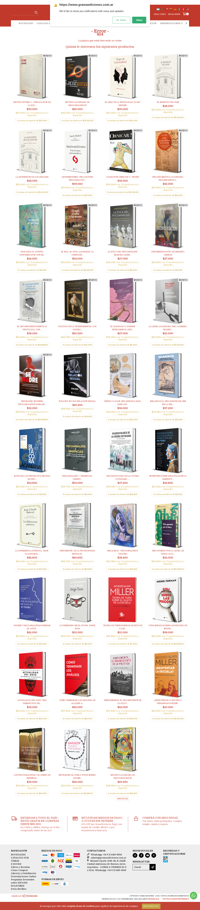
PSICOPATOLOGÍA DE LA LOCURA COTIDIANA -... (122, 477)
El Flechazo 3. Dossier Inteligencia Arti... (122, 328)
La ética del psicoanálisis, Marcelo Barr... (123, 253)
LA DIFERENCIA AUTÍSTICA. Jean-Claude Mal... (32, 552)
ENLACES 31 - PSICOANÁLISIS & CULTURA (122, 552)
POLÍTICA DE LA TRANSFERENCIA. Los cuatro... (77, 328)
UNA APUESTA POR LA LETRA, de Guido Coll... (168, 552)
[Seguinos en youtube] (147, 855)
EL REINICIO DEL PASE (168, 102)
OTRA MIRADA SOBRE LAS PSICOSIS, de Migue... (168, 627)
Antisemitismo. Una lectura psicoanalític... (77, 178)
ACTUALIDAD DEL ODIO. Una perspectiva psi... (32, 701)
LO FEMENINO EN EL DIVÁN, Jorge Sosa (77, 627)
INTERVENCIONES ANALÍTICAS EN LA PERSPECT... (168, 477)
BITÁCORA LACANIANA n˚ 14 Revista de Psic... (32, 477)
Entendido (151, 906)
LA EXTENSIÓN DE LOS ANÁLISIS (32, 177)
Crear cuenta (160, 14)
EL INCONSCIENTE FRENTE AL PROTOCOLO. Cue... (32, 328)
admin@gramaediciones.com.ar (108, 857)
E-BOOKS (16, 864)
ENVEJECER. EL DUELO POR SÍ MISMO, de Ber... (77, 776)
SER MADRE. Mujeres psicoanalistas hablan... (32, 402)
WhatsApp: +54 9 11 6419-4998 (106, 854)
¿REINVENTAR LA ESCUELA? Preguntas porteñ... (168, 701)
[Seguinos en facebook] (141, 855)
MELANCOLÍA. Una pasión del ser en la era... (168, 402)
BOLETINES (17, 886)
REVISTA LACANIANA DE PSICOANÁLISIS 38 (122, 776)
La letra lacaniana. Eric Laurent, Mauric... (168, 328)
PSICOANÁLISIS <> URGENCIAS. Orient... (77, 477)
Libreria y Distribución (23, 873)
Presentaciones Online (175, 23)
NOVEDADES (26, 23)
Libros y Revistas (20, 867)
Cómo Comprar (19, 870)
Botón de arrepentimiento (175, 899)
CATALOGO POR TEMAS (49, 23)
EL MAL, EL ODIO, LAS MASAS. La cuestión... (77, 253)
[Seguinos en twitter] (153, 855)
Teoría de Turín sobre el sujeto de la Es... (122, 627)
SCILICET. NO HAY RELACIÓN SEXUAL (77, 401)
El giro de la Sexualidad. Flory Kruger (122, 103)
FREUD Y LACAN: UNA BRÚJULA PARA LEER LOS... (122, 402)
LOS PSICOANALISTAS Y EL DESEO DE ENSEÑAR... (32, 776)
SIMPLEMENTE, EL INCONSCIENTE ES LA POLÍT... (122, 701)
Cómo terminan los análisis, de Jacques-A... (77, 701)
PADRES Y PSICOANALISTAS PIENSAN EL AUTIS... (32, 627)
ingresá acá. (154, 899)
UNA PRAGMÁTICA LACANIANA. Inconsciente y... (168, 178)
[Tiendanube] (24, 897)
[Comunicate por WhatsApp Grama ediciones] (193, 895)
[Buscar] (36, 12)
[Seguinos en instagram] (135, 855)
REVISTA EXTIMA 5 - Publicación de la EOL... (32, 103)
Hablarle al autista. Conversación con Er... (32, 253)
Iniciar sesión (174, 14)
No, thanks (121, 20)
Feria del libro (18, 889)
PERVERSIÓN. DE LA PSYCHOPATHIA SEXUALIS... (77, 552)
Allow (139, 20)
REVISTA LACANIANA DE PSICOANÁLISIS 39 (77, 103)
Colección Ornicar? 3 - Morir (122, 177)
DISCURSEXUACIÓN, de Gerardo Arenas (168, 253)
